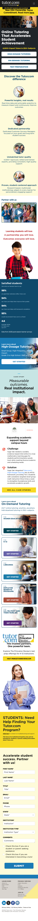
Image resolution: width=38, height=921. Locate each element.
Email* (6, 794)
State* (5, 811)
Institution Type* (11, 828)
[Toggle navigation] (34, 3)
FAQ (3, 886)
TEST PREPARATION (19, 67)
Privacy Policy (6, 907)
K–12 (19, 884)
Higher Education (22, 883)
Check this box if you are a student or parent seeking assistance (17, 848)
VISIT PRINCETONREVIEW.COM (19, 659)
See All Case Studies (19, 490)
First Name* (8, 769)
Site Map (4, 889)
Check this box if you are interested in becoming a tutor (19, 855)
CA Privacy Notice (16, 907)
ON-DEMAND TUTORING (19, 60)
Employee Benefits (23, 887)
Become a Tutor (22, 896)
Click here (6, 733)
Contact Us (5, 887)
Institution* (8, 820)
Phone (6, 803)
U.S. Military (21, 889)
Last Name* (8, 777)
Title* (5, 786)
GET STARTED (19, 362)
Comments (7, 837)
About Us (4, 883)
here (32, 12)
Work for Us (21, 894)
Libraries (20, 886)
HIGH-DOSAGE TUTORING (19, 54)
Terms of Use (27, 907)
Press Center (5, 884)
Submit (19, 865)
